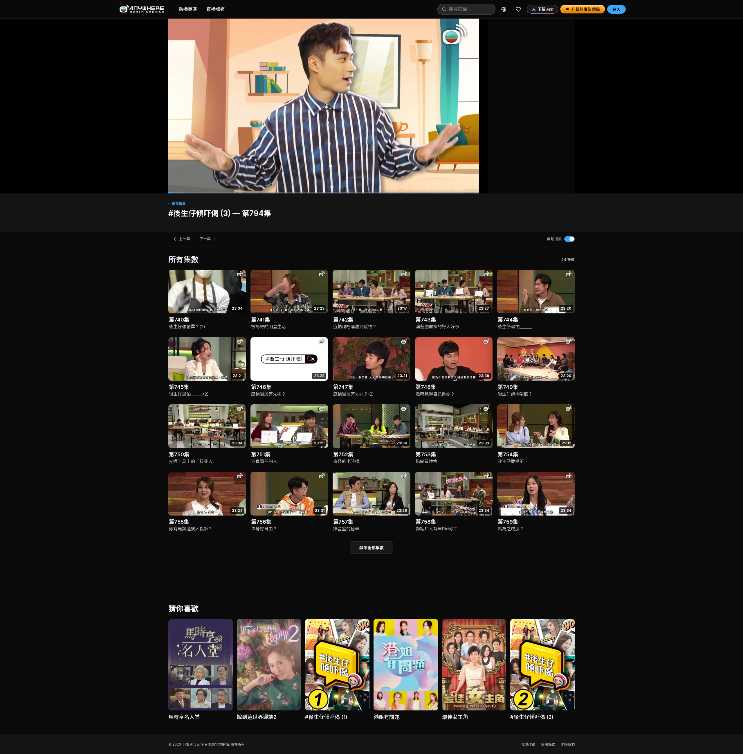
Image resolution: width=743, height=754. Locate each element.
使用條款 (548, 744)
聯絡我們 (568, 744)
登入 (616, 9)
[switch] (569, 239)
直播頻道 (215, 9)
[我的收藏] (518, 9)
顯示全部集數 (371, 547)
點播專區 (187, 9)
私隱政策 (528, 744)
